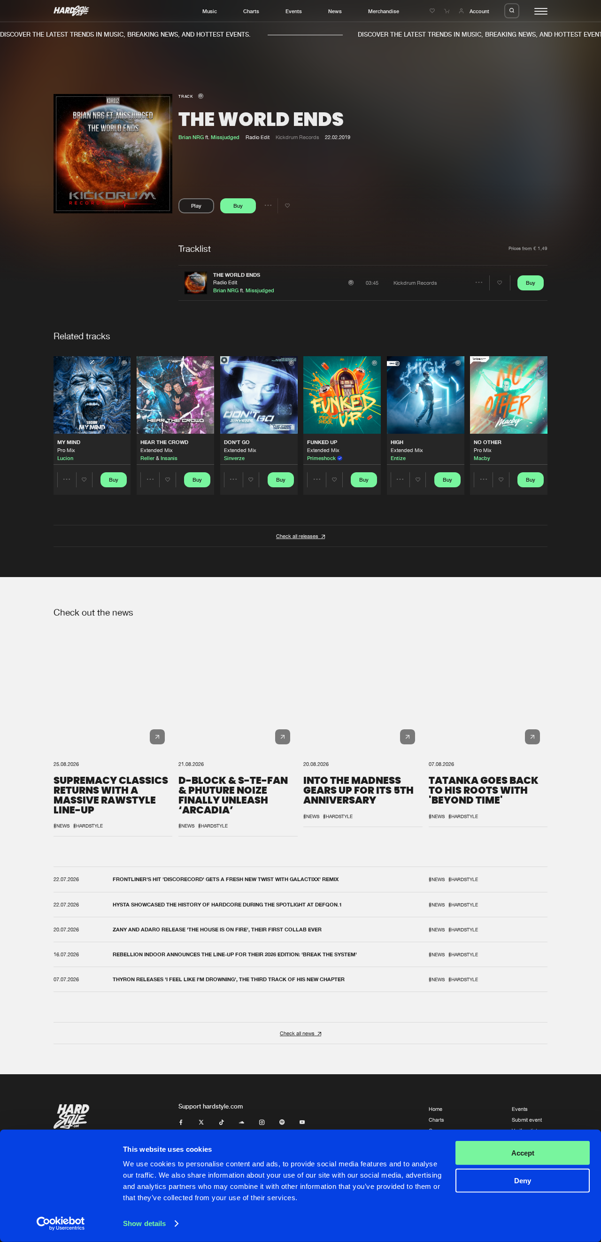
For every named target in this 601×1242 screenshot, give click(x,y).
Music (209, 11)
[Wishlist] (433, 11)
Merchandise (383, 11)
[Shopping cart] (447, 11)
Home (435, 1109)
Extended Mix (156, 450)
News (335, 11)
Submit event (527, 1120)
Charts (251, 11)
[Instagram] (261, 1122)
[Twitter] (201, 1122)
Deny (522, 1180)
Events (293, 11)
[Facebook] (181, 1122)
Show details (144, 1223)
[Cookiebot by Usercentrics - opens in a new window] (61, 1224)
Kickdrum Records (297, 137)
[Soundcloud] (241, 1122)
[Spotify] (282, 1122)
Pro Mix (66, 450)
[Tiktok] (221, 1122)
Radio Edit (225, 282)
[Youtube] (302, 1122)
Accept (522, 1153)
